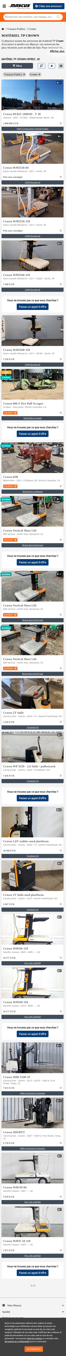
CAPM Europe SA (32, 182)
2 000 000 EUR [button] (11, 123)
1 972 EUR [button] (8, 1250)
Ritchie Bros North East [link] (32, 545)
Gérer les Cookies (34, 1338)
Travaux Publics (16, 29)
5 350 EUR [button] (8, 359)
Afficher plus (57, 51)
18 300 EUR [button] (9, 850)
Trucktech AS (33, 727)
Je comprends (34, 1349)
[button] (17, 66)
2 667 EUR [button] (8, 904)
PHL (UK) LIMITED (32, 963)
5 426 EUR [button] (8, 722)
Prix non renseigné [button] (13, 177)
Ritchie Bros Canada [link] (32, 418)
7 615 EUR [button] (8, 1088)
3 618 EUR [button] (8, 1196)
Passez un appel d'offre (32, 306)
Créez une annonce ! (50, 6)
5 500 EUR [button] (8, 284)
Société (6, 1312)
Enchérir (8, 412)
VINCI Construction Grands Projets (32, 128)
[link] (33, 95)
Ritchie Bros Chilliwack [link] (33, 491)
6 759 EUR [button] (8, 1143)
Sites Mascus (14, 1305)
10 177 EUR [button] (9, 958)
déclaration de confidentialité (17, 1341)
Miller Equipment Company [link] (32, 1093)
